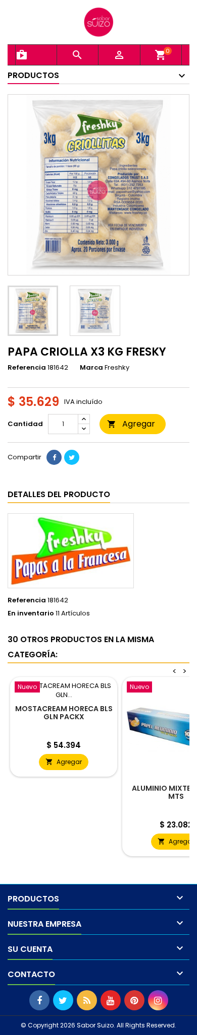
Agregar (131, 424)
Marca (91, 367)
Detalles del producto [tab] (59, 494)
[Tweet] (71, 457)
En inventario (31, 613)
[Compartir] (54, 457)
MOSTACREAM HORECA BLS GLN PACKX (64, 713)
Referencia (27, 367)
